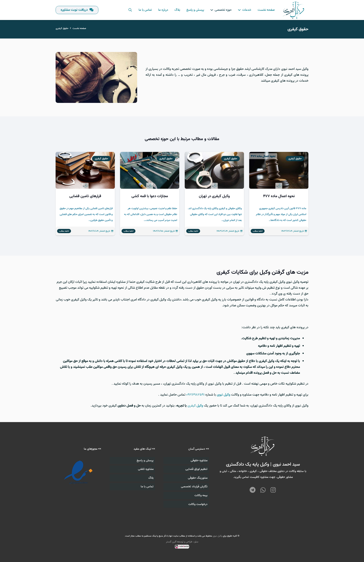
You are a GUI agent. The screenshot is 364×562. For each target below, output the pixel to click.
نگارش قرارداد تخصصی (194, 486)
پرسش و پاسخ (145, 460)
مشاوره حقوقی (199, 460)
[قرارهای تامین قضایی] (85, 193)
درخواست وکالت (197, 504)
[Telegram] (252, 490)
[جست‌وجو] (130, 10)
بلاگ (151, 478)
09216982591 (195, 394)
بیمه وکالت (200, 495)
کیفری (195, 405)
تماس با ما (147, 486)
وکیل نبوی (217, 536)
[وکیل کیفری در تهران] (214, 193)
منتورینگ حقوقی (197, 478)
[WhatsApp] (263, 490)
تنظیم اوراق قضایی (196, 469)
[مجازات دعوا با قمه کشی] (149, 193)
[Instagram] (273, 490)
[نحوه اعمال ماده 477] (278, 193)
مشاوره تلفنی (146, 469)
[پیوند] (293, 10)
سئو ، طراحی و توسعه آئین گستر (182, 542)
